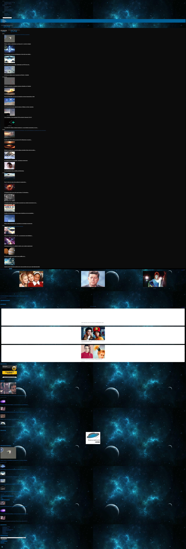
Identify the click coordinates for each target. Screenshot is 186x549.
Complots (3, 11)
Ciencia (3, 12)
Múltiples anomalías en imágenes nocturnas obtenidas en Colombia (17, 86)
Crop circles (6, 8)
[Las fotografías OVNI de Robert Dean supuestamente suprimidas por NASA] (2, 424)
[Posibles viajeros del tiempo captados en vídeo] (2, 417)
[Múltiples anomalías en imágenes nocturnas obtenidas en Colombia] (9, 84)
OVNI (3, 1)
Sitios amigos (4, 21)
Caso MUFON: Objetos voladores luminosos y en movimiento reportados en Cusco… (21, 127)
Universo (5, 15)
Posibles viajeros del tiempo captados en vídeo (9, 419)
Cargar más (2, 494)
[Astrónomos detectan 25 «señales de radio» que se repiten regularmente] (9, 244)
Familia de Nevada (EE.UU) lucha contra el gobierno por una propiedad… (19, 213)
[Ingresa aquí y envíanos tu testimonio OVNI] (93, 443)
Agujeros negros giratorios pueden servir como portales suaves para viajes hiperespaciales (22, 266)
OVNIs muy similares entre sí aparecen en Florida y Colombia (16, 74)
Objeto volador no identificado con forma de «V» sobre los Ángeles (17, 43)
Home (3, 19)
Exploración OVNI (3, 297)
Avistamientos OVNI (19, 34)
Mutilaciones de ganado (33, 130)
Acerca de (3, 20)
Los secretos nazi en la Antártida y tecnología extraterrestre (16, 160)
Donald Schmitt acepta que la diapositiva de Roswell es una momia (13, 395)
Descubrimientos (6, 14)
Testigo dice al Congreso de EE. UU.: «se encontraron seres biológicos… (18, 235)
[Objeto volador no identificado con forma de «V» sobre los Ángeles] (8, 458)
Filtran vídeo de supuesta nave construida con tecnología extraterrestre (18, 223)
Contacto (3, 22)
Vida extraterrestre (20, 226)
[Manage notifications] (2, 547)
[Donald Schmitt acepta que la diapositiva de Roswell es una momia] (8, 393)
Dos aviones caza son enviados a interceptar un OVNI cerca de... (13, 476)
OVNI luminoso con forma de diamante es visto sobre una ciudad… (17, 54)
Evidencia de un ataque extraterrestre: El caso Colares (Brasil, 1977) (13, 411)
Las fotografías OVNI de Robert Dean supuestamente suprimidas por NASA (15, 426)
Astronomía (6, 13)
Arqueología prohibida (7, 6)
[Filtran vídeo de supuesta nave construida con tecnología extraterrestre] (9, 221)
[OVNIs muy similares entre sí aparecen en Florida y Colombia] (2, 482)
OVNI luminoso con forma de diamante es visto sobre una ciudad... (13, 469)
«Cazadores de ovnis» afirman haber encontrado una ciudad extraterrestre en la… (20, 202)
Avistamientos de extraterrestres (11, 34)
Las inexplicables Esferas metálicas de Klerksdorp (14, 170)
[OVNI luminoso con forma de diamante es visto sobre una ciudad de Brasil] (9, 52)
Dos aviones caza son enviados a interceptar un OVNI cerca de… (17, 64)
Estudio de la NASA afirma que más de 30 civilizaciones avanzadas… (18, 139)
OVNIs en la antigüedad (8, 3)
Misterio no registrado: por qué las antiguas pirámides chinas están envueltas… (20, 150)
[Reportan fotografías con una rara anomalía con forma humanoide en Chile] (9, 94)
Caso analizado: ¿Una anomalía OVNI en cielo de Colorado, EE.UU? (18, 117)
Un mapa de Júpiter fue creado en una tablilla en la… (15, 256)
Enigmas (3, 5)
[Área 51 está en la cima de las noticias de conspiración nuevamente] (9, 180)
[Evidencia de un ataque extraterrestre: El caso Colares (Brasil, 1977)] (2, 519)
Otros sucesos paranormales (8, 10)
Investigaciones (4, 4)
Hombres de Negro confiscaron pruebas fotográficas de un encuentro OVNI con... (16, 491)
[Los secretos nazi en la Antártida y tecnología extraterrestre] (9, 158)
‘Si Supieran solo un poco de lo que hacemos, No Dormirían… (16, 192)
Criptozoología (6, 7)
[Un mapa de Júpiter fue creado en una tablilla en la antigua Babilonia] (9, 254)
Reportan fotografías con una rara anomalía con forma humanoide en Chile (19, 96)
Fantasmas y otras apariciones (25, 130)
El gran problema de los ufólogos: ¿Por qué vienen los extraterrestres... (14, 404)
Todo (5, 34)
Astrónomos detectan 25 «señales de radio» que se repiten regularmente (18, 246)
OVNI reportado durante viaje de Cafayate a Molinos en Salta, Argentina (18, 106)
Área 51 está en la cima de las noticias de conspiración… (15, 182)
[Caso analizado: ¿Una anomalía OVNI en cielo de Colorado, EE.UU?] (9, 115)
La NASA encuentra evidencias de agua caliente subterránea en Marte (14, 295)
